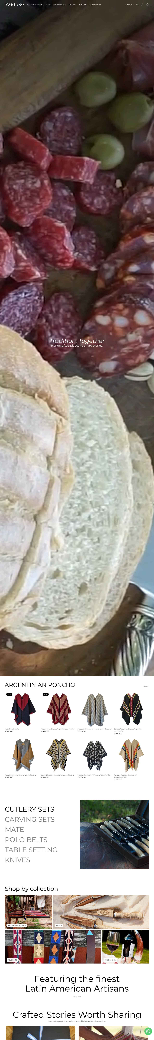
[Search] (137, 4)
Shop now (77, 996)
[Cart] (147, 4)
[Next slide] (36, 709)
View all (146, 686)
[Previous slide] (8, 709)
